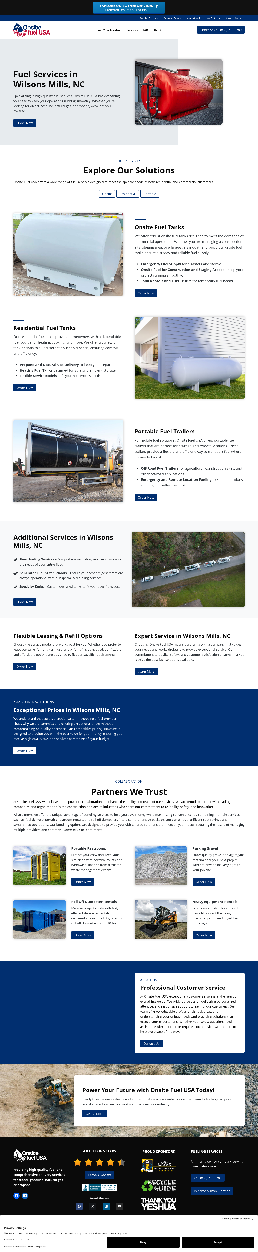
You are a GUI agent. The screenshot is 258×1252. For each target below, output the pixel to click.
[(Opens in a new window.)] (99, 1187)
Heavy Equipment (213, 18)
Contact (239, 18)
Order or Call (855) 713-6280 (221, 30)
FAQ (145, 30)
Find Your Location (109, 30)
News (228, 18)
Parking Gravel (193, 18)
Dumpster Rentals (173, 18)
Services (132, 30)
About (157, 30)
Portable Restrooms (150, 18)
